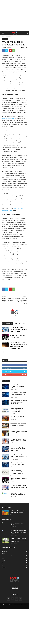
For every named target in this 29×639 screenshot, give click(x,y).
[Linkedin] (16, 599)
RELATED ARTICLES (7, 323)
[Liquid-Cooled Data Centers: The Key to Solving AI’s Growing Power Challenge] (5, 402)
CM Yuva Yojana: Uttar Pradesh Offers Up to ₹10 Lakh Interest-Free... (18, 441)
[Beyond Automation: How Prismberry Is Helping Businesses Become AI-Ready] (5, 410)
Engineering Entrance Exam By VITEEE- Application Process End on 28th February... (19, 540)
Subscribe (24, 374)
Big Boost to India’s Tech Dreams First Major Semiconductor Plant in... (19, 433)
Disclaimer (5, 604)
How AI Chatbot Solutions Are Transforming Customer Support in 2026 (18, 329)
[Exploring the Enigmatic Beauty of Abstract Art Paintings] (5, 512)
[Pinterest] (10, 50)
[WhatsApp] (13, 50)
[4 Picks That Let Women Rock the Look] (5, 337)
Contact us (23, 604)
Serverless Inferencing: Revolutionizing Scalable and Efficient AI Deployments (18, 472)
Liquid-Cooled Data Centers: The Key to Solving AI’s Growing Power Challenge (19, 402)
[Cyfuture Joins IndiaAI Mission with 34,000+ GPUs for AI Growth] (5, 487)
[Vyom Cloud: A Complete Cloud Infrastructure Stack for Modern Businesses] (5, 394)
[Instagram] (12, 598)
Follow (24, 368)
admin (4, 47)
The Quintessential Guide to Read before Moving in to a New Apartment (8, 300)
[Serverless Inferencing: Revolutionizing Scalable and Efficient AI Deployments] (5, 472)
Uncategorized (9, 36)
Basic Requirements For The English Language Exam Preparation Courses (21, 301)
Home (3, 36)
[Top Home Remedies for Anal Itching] (5, 525)
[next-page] (5, 352)
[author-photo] (14, 313)
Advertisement (17, 604)
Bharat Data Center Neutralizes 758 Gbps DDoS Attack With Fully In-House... (19, 386)
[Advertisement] (14, 15)
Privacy (10, 604)
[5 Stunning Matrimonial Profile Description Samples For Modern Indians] (5, 532)
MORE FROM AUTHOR (19, 323)
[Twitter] (6, 50)
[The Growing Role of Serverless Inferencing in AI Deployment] (5, 464)
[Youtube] (20, 599)
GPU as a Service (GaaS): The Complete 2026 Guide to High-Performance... (18, 448)
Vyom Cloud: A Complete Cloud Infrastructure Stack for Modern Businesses (19, 394)
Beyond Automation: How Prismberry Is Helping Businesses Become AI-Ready (19, 410)
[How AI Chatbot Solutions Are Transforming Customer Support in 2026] (5, 329)
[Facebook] (3, 50)
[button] (2, 33)
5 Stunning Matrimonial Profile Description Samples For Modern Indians (19, 532)
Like (25, 364)
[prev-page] (2, 352)
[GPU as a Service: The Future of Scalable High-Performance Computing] (5, 495)
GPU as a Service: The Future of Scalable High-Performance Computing (19, 495)
